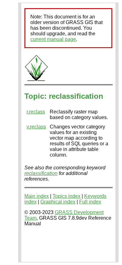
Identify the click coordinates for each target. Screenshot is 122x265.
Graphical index (57, 201)
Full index (90, 201)
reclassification (41, 173)
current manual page (53, 39)
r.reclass (36, 111)
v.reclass (36, 126)
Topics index (66, 196)
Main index (36, 196)
